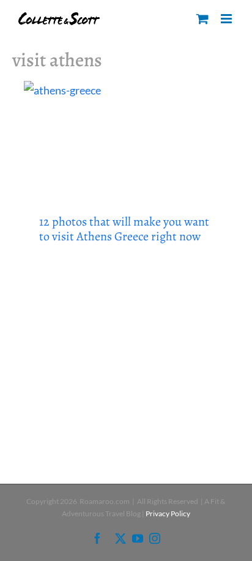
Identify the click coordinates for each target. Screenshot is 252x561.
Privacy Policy (168, 513)
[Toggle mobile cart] (202, 18)
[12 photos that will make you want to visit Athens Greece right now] (126, 138)
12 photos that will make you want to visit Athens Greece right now (124, 229)
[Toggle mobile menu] (227, 18)
